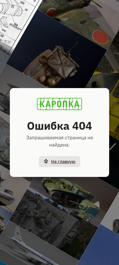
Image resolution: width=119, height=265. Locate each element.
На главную (63, 161)
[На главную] (59, 104)
